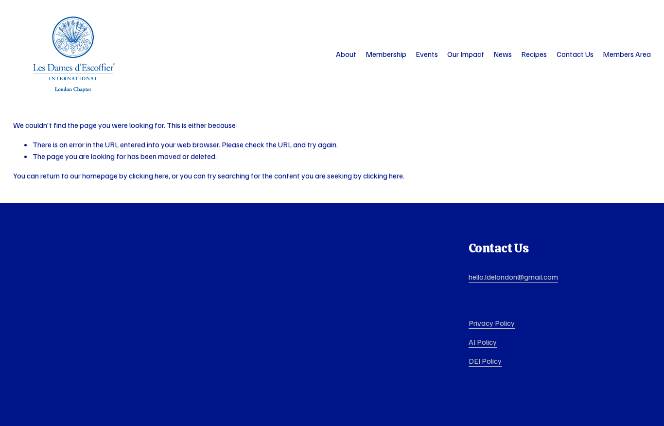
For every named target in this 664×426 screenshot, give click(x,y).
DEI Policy (485, 361)
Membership (386, 54)
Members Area (627, 54)
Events (427, 54)
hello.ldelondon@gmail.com (513, 277)
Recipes (534, 54)
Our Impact (465, 54)
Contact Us (575, 54)
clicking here (149, 175)
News (502, 54)
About (346, 54)
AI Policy (483, 342)
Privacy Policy (492, 323)
